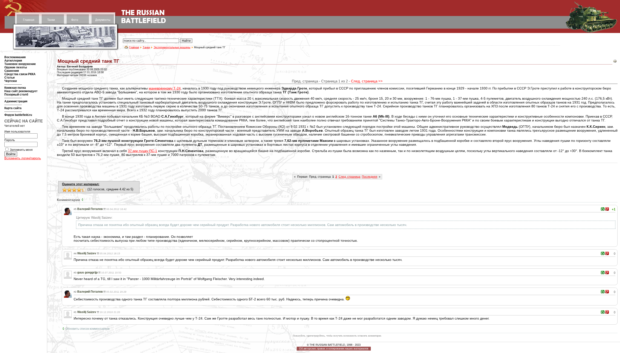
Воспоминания (15, 57)
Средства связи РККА (20, 74)
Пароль (9, 140)
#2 (75, 291)
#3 (75, 272)
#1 (75, 312)
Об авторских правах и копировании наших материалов (333, 348)
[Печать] (615, 62)
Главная (28, 20)
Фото (74, 20)
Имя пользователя (17, 131)
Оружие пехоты (15, 67)
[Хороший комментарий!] (602, 209)
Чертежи (10, 81)
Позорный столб (16, 94)
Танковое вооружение (20, 64)
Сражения (11, 70)
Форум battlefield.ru (18, 115)
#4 (75, 253)
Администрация (15, 101)
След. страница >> (367, 81)
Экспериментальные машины (172, 47)
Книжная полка (15, 87)
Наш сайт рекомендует (21, 91)
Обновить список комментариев (87, 328)
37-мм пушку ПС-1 (142, 151)
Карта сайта (13, 108)
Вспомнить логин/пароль (22, 158)
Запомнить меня (21, 150)
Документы (102, 20)
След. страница (349, 176)
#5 (75, 209)
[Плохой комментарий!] (607, 209)
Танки (51, 20)
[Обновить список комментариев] (83, 200)
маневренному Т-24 (165, 88)
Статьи (9, 77)
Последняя (369, 176)
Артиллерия (13, 60)
